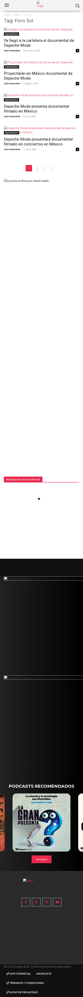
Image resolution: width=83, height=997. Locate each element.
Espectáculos (11, 34)
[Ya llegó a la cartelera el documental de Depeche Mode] (41, 32)
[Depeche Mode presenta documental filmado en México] (41, 97)
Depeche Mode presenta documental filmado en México (36, 108)
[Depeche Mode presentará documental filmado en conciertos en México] (41, 130)
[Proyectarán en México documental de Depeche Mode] (41, 64)
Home (7, 14)
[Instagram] (36, 902)
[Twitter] (46, 902)
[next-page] (52, 168)
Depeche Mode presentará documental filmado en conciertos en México (38, 141)
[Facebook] (26, 902)
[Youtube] (57, 902)
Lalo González (12, 50)
